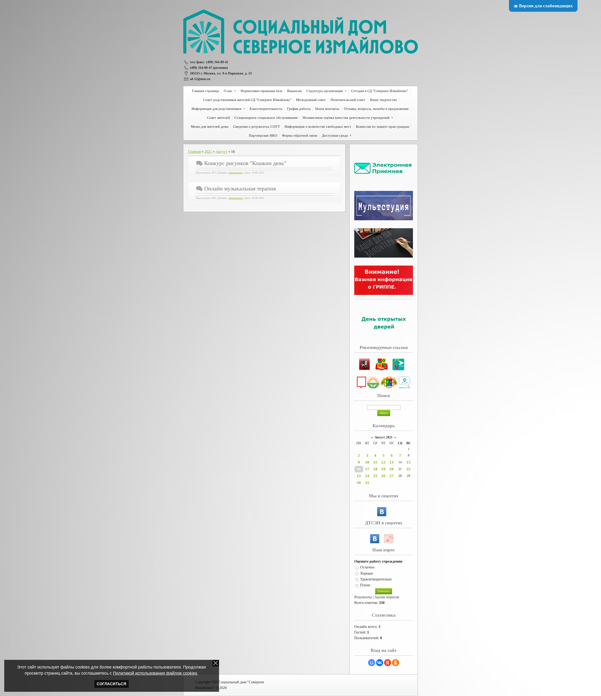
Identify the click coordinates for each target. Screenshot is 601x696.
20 (391, 469)
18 (375, 469)
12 (383, 462)
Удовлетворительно (376, 579)
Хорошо (366, 573)
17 (367, 469)
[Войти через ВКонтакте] (379, 662)
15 (408, 462)
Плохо (365, 585)
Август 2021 (384, 437)
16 (359, 469)
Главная (194, 152)
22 (408, 469)
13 (391, 462)
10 (367, 462)
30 (359, 482)
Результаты (363, 597)
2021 (208, 152)
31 (367, 482)
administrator (236, 172)
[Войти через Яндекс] (387, 662)
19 (383, 469)
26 (383, 476)
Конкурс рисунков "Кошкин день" (245, 163)
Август (221, 152)
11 (375, 462)
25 (375, 476)
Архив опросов (386, 597)
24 (367, 476)
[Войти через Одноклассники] (395, 662)
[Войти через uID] (371, 662)
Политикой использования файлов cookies (155, 673)
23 (359, 476)
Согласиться (111, 684)
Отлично (367, 567)
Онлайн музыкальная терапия (240, 189)
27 (391, 476)
